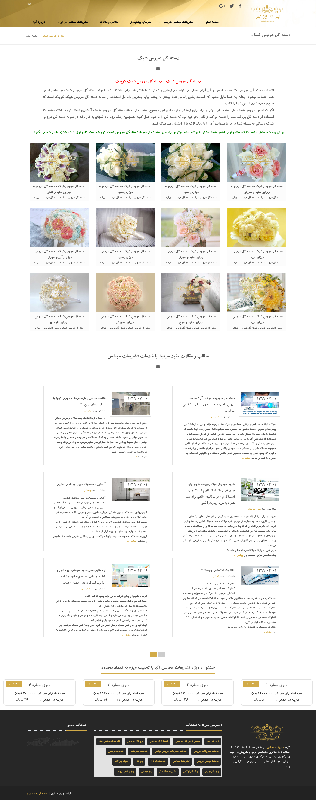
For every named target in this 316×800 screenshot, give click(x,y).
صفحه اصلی (211, 22)
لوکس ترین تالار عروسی (187, 741)
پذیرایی (87, 411)
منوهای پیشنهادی (140, 22)
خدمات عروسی (116, 751)
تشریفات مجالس (275, 747)
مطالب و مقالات (108, 22)
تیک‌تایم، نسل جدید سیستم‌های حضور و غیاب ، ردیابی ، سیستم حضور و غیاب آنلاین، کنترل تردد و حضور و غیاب (81, 577)
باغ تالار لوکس (190, 771)
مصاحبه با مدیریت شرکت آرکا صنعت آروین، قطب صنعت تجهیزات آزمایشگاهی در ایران (209, 405)
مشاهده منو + (251, 683)
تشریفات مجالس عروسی (177, 22)
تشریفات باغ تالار (167, 771)
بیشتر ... (246, 458)
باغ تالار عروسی (135, 741)
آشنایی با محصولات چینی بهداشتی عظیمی (80, 485)
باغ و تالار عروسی (125, 771)
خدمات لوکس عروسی (207, 761)
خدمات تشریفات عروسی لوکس (171, 751)
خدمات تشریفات (139, 751)
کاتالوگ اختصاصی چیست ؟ (218, 570)
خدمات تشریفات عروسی (206, 751)
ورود (28, 4)
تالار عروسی (213, 741)
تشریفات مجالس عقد (109, 741)
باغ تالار (139, 761)
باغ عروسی (215, 417)
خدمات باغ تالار (158, 761)
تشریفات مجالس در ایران (72, 22)
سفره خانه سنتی (254, 509)
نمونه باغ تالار (121, 761)
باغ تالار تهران (212, 771)
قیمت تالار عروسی (159, 741)
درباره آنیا (39, 22)
